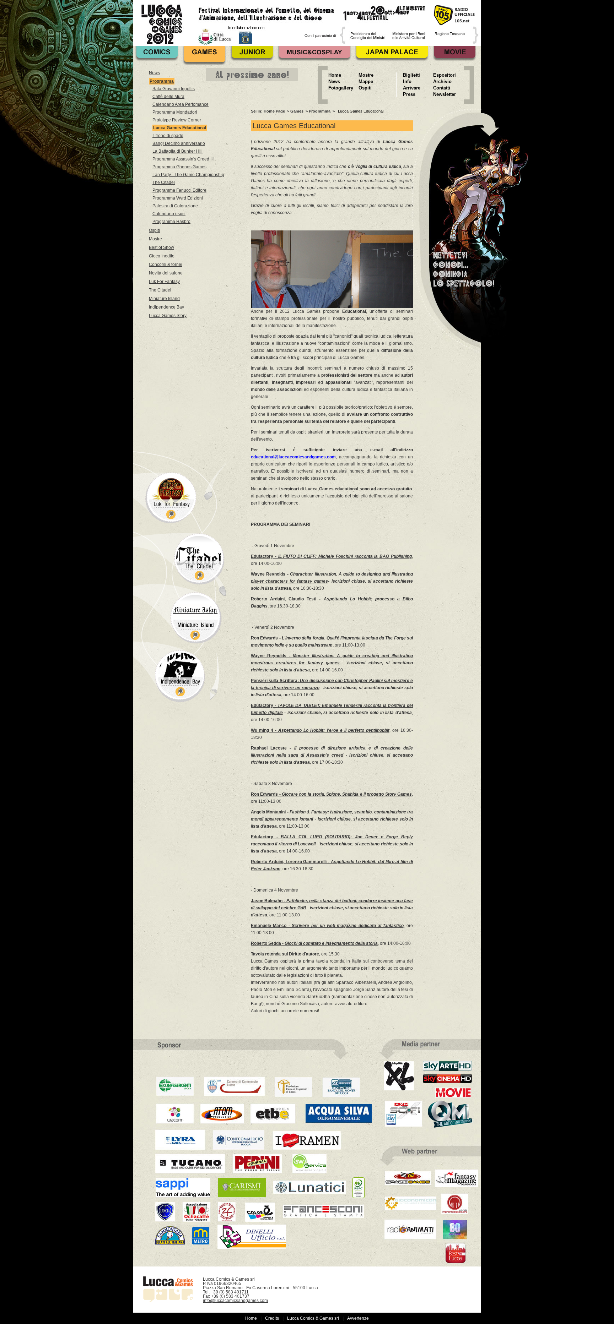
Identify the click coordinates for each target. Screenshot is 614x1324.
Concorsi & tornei (165, 264)
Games (296, 111)
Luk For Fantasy (164, 281)
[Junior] (252, 55)
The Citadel (163, 182)
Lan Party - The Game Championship (188, 174)
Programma (319, 111)
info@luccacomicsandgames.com (235, 1300)
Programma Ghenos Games (179, 166)
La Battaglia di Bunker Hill (177, 151)
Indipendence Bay (166, 307)
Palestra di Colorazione (175, 205)
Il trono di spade (167, 135)
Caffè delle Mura (168, 96)
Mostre (155, 238)
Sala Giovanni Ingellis (173, 88)
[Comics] (157, 55)
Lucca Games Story (168, 315)
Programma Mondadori (174, 112)
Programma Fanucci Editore (179, 190)
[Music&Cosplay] (314, 55)
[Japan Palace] (392, 55)
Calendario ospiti (168, 213)
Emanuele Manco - (327, 925)
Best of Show (161, 247)
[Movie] (454, 55)
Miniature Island (164, 298)
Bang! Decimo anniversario (178, 143)
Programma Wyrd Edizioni (177, 198)
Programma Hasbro (171, 221)
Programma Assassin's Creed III (183, 159)
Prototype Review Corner (176, 120)
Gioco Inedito (161, 256)
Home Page (274, 111)
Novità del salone (166, 273)
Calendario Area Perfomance (180, 104)
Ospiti (154, 230)
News (154, 72)
